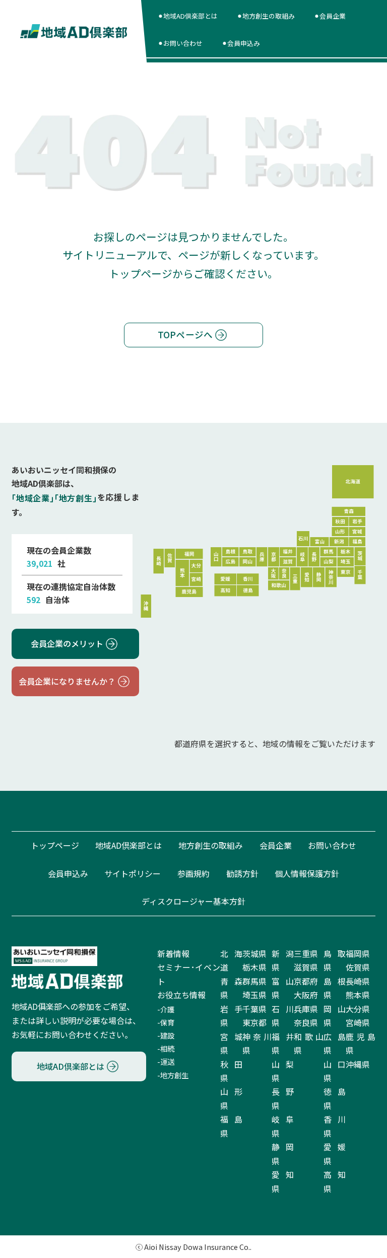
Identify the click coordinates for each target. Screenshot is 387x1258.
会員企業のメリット (67, 643)
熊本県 (358, 995)
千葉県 (254, 1009)
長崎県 (358, 981)
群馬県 (254, 981)
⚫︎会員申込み (241, 43)
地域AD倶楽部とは (128, 845)
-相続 (165, 1048)
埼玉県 (254, 995)
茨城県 (254, 953)
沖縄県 (358, 1064)
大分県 (358, 1009)
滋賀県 (306, 967)
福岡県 (358, 953)
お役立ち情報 (181, 995)
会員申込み (68, 873)
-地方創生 (172, 1075)
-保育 (165, 1022)
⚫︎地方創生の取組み (266, 16)
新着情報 (173, 953)
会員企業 (276, 845)
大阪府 (306, 995)
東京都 (254, 1022)
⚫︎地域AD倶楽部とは (188, 16)
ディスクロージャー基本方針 (193, 901)
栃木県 (254, 967)
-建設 (165, 1035)
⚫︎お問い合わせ (180, 43)
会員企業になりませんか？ (67, 681)
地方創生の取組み (210, 845)
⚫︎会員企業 (330, 16)
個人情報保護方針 (307, 873)
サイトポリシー (132, 873)
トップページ (55, 845)
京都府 (306, 981)
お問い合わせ (332, 845)
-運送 (165, 1062)
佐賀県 (358, 967)
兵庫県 (306, 1009)
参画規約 (193, 873)
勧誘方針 (242, 873)
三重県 (306, 953)
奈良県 (306, 1022)
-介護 (165, 1009)
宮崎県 (358, 1022)
